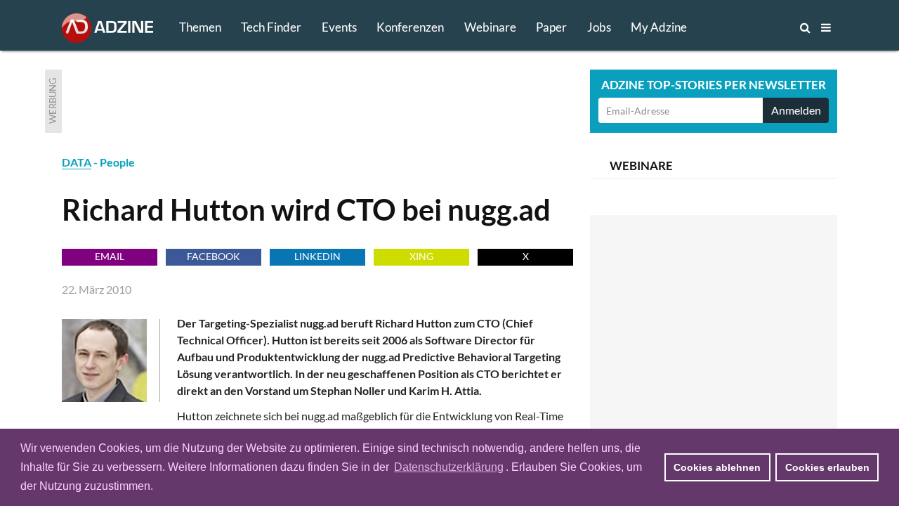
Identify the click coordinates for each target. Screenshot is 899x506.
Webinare (490, 27)
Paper (551, 27)
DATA (76, 162)
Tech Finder (271, 27)
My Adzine (659, 27)
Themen (200, 27)
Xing (421, 256)
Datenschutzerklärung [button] (449, 467)
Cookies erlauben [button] (827, 467)
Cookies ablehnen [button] (717, 467)
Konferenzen (410, 27)
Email (109, 256)
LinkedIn (317, 256)
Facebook (213, 256)
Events (339, 27)
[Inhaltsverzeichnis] (826, 27)
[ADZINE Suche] (758, 27)
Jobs (599, 27)
